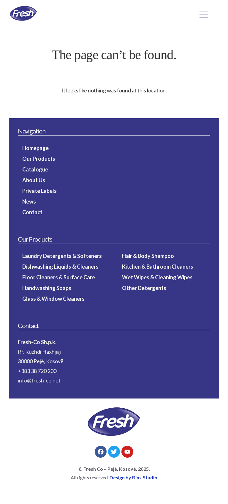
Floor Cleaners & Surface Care (58, 277)
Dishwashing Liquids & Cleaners (60, 266)
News (29, 201)
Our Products (38, 158)
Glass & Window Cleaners (53, 298)
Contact (32, 212)
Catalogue (35, 169)
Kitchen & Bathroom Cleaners (157, 266)
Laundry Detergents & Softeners (62, 256)
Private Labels (39, 191)
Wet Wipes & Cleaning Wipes (157, 277)
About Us (33, 180)
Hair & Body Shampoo (148, 256)
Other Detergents (144, 288)
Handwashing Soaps (46, 288)
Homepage (35, 148)
